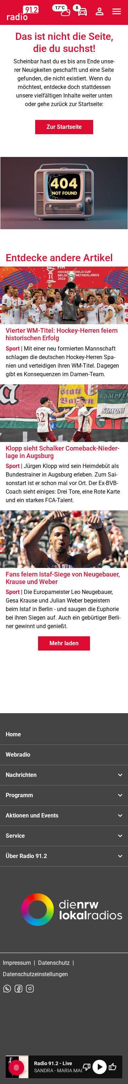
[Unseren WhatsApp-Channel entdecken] (7, 988)
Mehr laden (64, 643)
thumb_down (86, 1067)
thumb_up (112, 1067)
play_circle (99, 1066)
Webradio (18, 754)
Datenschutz (54, 962)
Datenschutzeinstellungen (35, 974)
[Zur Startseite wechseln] (23, 13)
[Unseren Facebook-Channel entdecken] (18, 988)
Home (13, 734)
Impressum (17, 962)
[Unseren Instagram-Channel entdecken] (30, 988)
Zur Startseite (64, 126)
